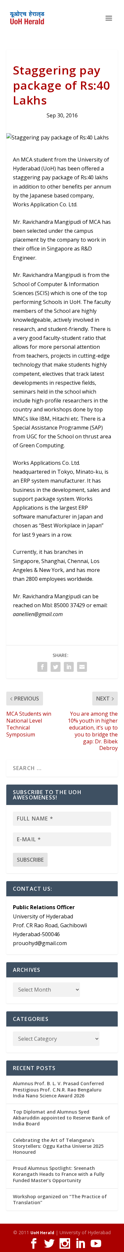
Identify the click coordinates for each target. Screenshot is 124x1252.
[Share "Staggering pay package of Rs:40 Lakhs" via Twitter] (55, 666)
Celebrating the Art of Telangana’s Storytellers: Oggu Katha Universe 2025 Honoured (58, 1146)
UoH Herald (42, 1233)
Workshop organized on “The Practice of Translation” (60, 1199)
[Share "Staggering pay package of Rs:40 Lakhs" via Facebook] (42, 666)
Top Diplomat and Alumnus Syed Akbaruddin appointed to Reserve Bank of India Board (61, 1118)
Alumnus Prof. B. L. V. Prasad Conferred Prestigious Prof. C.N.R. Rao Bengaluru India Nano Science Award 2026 (58, 1089)
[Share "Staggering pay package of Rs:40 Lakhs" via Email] (82, 666)
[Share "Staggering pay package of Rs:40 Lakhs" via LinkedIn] (68, 666)
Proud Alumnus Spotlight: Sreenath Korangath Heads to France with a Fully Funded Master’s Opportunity (58, 1174)
